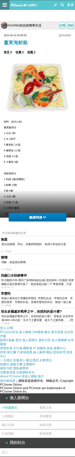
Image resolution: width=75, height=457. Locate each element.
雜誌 (49, 352)
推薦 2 (31, 52)
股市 (18, 340)
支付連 (17, 348)
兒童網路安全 (25, 372)
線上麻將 (39, 352)
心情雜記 (8, 416)
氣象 (11, 340)
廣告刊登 (44, 340)
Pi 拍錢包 (39, 348)
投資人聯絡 (29, 376)
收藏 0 (20, 52)
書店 (47, 332)
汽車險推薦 (24, 352)
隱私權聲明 (20, 368)
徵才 (41, 376)
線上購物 (25, 332)
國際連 (27, 348)
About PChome (10, 376)
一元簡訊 (6, 360)
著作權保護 (7, 380)
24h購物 (37, 332)
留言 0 (8, 52)
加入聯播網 (59, 340)
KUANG (66, 35)
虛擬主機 (16, 364)
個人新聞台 (30, 340)
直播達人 (19, 360)
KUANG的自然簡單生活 (24, 25)
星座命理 (59, 352)
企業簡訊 (45, 360)
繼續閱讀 (35, 217)
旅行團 (11, 352)
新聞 (3, 340)
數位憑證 (32, 360)
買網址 (4, 364)
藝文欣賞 (8, 425)
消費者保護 (7, 372)
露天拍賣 (57, 332)
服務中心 (60, 348)
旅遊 (50, 348)
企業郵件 (29, 364)
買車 (3, 352)
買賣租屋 (6, 348)
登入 (3, 328)
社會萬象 (8, 433)
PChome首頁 (9, 332)
